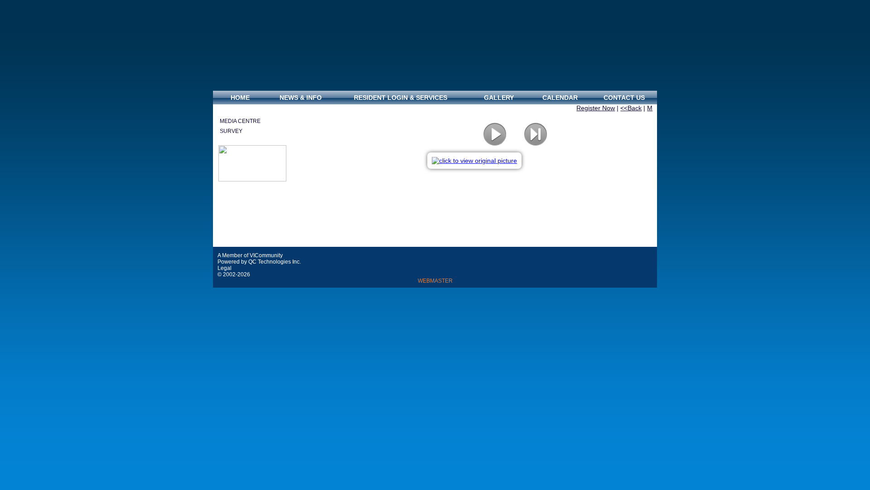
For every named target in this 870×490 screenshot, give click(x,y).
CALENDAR (560, 97)
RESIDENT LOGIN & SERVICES (400, 97)
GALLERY (498, 97)
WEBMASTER (435, 281)
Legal (225, 268)
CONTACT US (624, 97)
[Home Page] (435, 45)
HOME (240, 97)
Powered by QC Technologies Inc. (259, 262)
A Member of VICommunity (250, 255)
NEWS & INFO (300, 97)
